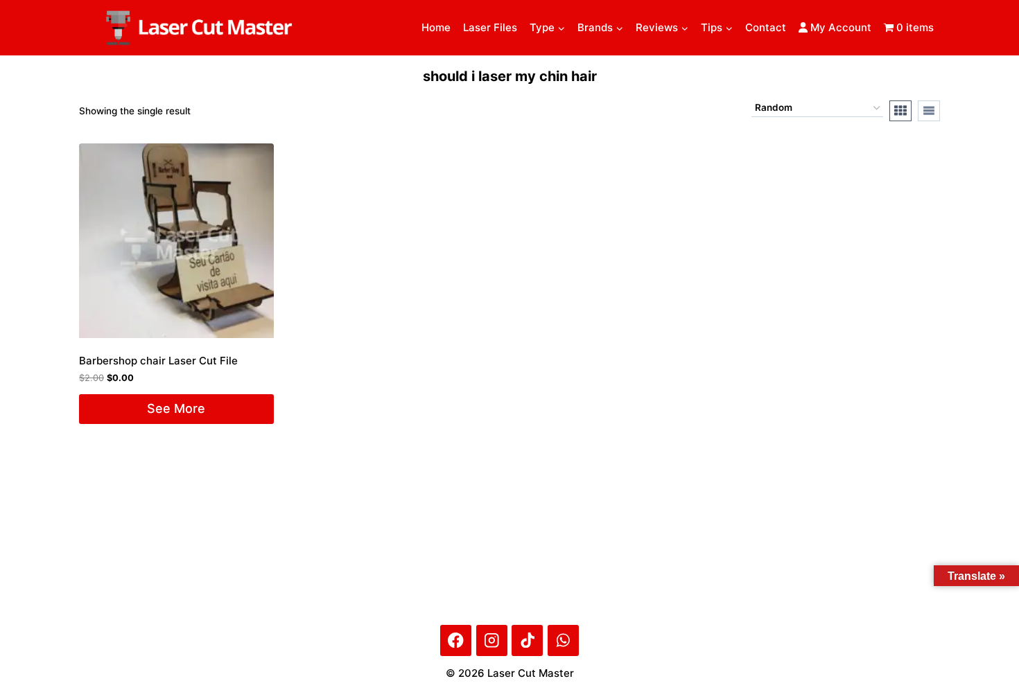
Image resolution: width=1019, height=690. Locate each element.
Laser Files (490, 27)
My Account (839, 27)
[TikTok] (527, 640)
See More (176, 408)
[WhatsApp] (563, 640)
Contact (765, 27)
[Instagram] (491, 640)
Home (436, 27)
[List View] (929, 110)
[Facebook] (455, 640)
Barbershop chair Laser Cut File (158, 360)
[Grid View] (900, 110)
